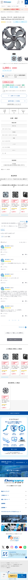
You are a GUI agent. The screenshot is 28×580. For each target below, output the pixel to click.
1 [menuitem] (12, 320)
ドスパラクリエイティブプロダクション (10, 511)
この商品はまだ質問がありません (14, 339)
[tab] (3, 229)
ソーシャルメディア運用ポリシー (6, 564)
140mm (17, 11)
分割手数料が (12, 9)
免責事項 (8, 562)
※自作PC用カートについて (14, 104)
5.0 (3, 209)
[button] (4, 252)
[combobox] (17, 6)
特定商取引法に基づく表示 (5, 566)
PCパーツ (3, 11)
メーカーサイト (6, 70)
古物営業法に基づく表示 (17, 564)
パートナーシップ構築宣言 (5, 567)
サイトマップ (3, 562)
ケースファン (10, 11)
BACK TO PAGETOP (14, 413)
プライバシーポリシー (15, 562)
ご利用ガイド (4, 495)
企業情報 (3, 507)
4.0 (3, 405)
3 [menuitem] (15, 320)
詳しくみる (14, 449)
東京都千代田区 (14, 87)
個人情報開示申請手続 (15, 566)
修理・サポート (4, 499)
